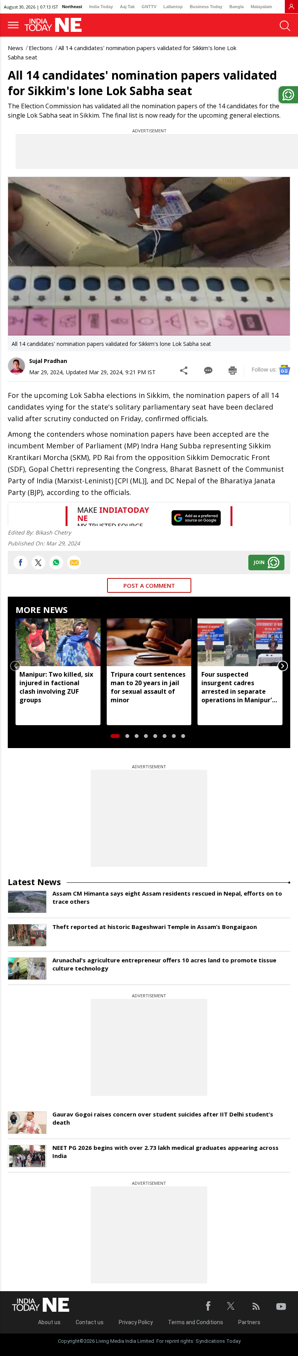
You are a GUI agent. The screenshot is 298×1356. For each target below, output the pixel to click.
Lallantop (173, 6)
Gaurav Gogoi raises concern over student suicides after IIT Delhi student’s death (162, 1118)
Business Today (206, 6)
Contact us (90, 1322)
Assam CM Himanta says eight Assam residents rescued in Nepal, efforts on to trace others (167, 897)
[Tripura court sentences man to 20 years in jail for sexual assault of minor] (149, 642)
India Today (101, 6)
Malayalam (261, 6)
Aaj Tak (127, 6)
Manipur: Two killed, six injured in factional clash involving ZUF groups (56, 687)
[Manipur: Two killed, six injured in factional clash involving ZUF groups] (58, 642)
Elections (41, 48)
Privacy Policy (136, 1322)
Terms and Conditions (195, 1322)
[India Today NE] (55, 25)
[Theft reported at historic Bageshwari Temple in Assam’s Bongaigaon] (27, 935)
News (15, 48)
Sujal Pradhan (48, 361)
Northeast (72, 6)
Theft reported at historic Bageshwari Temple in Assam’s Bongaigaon (154, 927)
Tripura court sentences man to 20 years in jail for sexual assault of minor (148, 687)
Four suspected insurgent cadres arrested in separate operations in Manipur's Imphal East (238, 687)
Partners (249, 1322)
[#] (56, 562)
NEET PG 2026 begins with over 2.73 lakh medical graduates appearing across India (165, 1152)
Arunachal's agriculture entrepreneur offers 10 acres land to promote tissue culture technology (164, 964)
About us (49, 1322)
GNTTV (149, 6)
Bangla (236, 6)
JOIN (259, 562)
